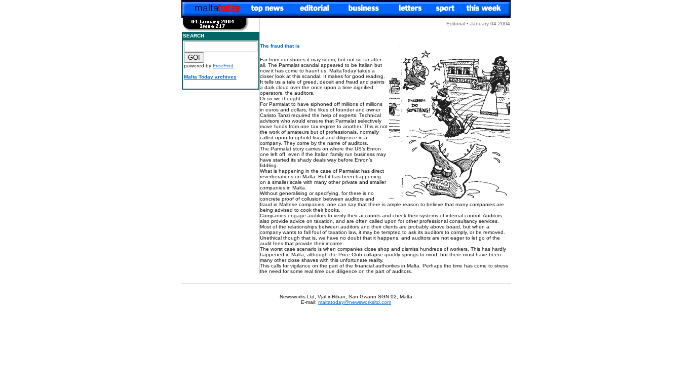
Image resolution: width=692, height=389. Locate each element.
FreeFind (223, 65)
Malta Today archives (210, 77)
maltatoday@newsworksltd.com (354, 302)
